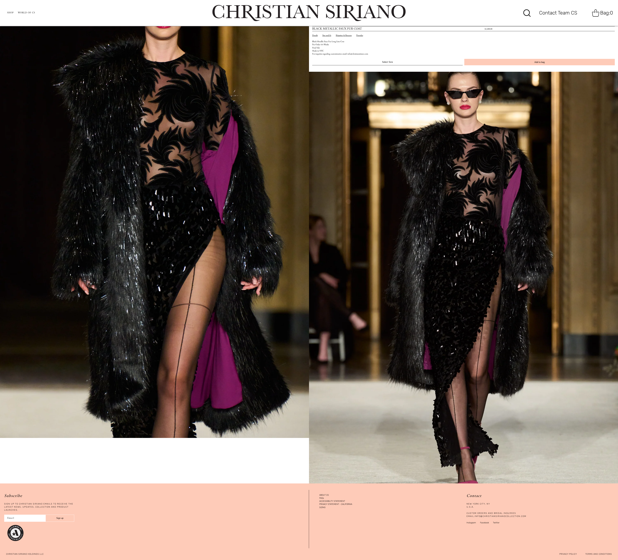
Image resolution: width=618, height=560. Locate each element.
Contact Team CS (558, 12)
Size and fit (326, 36)
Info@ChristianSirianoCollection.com (500, 516)
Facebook (484, 522)
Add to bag (539, 62)
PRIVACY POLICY (568, 554)
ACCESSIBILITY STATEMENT (332, 501)
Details (315, 36)
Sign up (59, 518)
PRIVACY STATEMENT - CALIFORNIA (335, 504)
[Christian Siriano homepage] (309, 13)
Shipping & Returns (344, 36)
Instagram (471, 522)
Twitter (496, 522)
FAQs (321, 498)
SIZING (322, 507)
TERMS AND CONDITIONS (598, 554)
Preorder (359, 36)
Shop (10, 13)
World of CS (26, 13)
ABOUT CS (324, 495)
